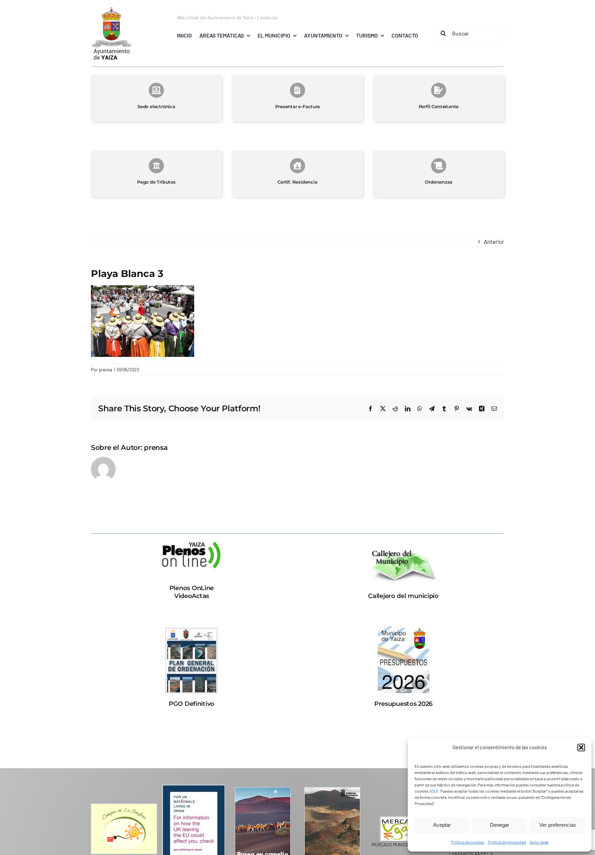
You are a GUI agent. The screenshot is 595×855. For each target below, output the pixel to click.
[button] (581, 747)
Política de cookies (467, 841)
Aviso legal (539, 841)
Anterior (494, 241)
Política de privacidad (507, 841)
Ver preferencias (557, 825)
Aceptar (442, 825)
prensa (105, 369)
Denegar (499, 825)
